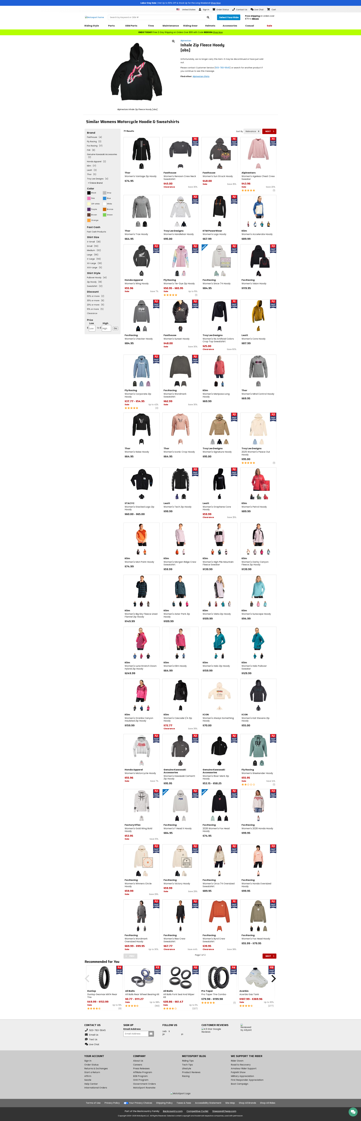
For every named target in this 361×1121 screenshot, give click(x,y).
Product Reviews (191, 1072)
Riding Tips (188, 1060)
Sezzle (87, 1080)
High (102, 325)
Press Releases (141, 1068)
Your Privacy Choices (140, 1103)
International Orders (95, 1087)
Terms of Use (93, 1103)
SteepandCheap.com (224, 1111)
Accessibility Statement (208, 1103)
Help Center (91, 1083)
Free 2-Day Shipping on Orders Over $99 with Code (180, 32)
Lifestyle (186, 1068)
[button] (257, 9)
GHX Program (140, 1080)
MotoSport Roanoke (144, 1087)
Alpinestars (185, 40)
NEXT (268, 131)
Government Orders (144, 1083)
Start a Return (92, 1072)
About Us (138, 1060)
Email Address (132, 1029)
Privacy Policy (112, 1103)
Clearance (92, 313)
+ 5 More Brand (95, 183)
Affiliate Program (142, 1072)
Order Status (91, 1064)
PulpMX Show (238, 1072)
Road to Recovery (241, 1064)
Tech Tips (187, 1064)
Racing (186, 1076)
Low (90, 325)
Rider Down (237, 1060)
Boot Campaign (239, 1083)
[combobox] (252, 131)
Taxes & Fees (184, 1103)
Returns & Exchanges (96, 1068)
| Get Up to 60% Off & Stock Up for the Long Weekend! (180, 3)
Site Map (230, 1103)
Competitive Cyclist (197, 1111)
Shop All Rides (267, 1103)
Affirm (87, 1076)
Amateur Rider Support (244, 1068)
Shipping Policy (164, 1103)
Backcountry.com (173, 1111)
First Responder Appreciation (247, 1080)
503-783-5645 (222, 67)
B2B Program (140, 1076)
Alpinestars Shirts (201, 76)
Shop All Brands (247, 1103)
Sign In (87, 1060)
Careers (137, 1064)
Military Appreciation (242, 1076)
